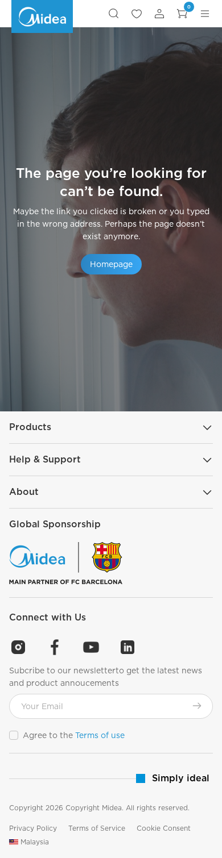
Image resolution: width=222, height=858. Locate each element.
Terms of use (100, 735)
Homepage (111, 264)
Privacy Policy (33, 828)
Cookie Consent (164, 828)
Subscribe (197, 705)
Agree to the (74, 735)
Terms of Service (96, 828)
